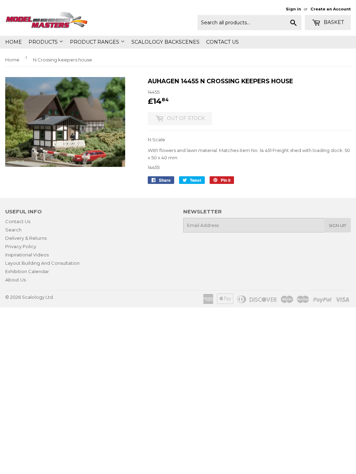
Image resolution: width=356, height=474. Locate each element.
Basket (333, 22)
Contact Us (222, 42)
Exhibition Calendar (27, 271)
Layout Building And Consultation (42, 263)
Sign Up (337, 225)
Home (13, 42)
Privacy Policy (20, 246)
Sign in (293, 9)
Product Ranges (95, 42)
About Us (15, 279)
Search (13, 229)
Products (44, 42)
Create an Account (330, 9)
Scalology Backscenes (165, 42)
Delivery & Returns (26, 238)
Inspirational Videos (27, 254)
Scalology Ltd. (38, 297)
